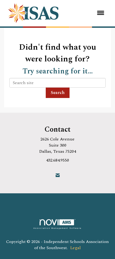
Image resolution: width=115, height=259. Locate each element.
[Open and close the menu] (86, 13)
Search (57, 92)
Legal (75, 248)
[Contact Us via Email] (57, 175)
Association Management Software (57, 228)
